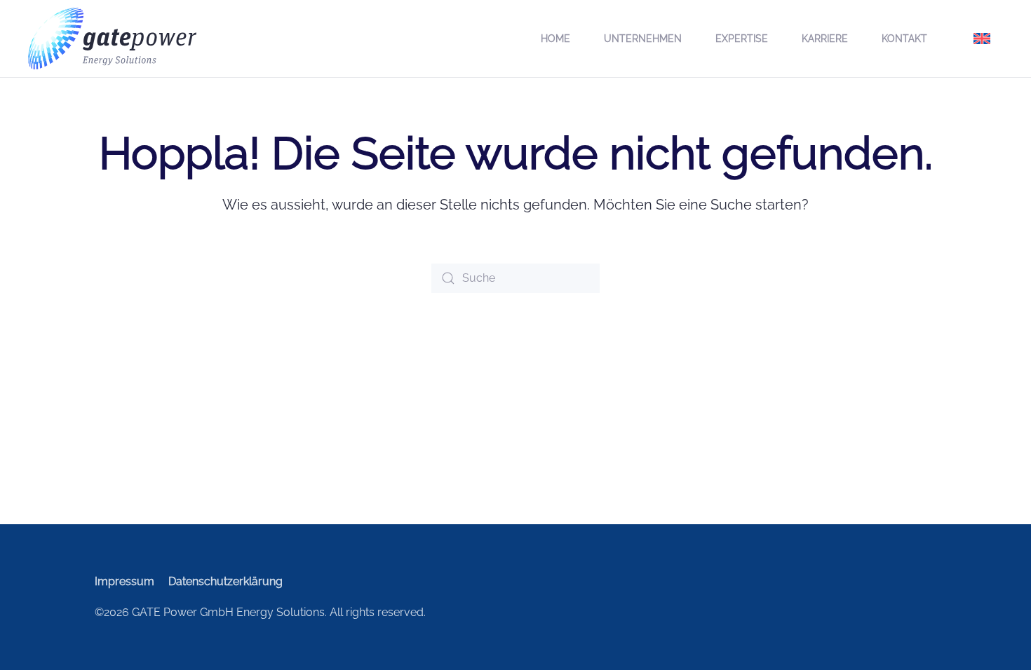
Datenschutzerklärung (225, 581)
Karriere (825, 38)
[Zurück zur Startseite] (112, 38)
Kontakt (904, 38)
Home (555, 38)
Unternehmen (643, 38)
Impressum (124, 581)
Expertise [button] (741, 38)
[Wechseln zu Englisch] (981, 38)
